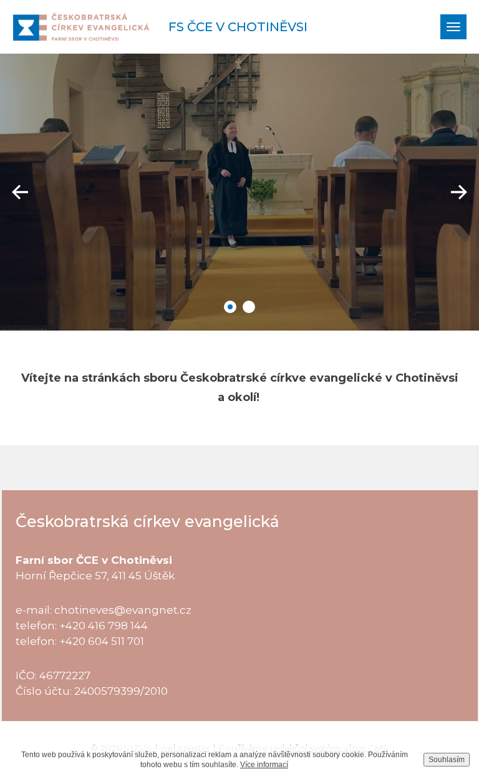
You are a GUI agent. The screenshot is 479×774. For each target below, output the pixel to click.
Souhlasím (446, 759)
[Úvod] (81, 26)
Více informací (264, 764)
